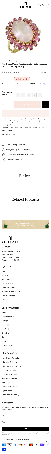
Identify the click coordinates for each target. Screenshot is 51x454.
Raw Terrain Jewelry (9, 378)
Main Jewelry (13, 61)
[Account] (39, 5)
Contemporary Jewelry (10, 395)
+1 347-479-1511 (13, 260)
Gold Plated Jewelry (9, 374)
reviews (16, 72)
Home (4, 61)
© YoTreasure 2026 (8, 439)
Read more (7, 130)
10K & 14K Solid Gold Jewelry (12, 366)
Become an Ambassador (11, 292)
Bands (4, 341)
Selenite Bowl (7, 345)
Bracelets (5, 333)
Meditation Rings (8, 317)
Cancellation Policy (9, 283)
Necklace (5, 325)
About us (5, 275)
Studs (4, 337)
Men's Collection (8, 383)
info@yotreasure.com (15, 257)
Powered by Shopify (22, 439)
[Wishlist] (43, 5)
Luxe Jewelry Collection (11, 358)
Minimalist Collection (9, 362)
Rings (4, 313)
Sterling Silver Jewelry (10, 370)
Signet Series (7, 391)
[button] (8, 5)
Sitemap (5, 300)
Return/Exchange (8, 296)
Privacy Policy (37, 433)
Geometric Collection (10, 387)
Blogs (4, 271)
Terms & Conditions (9, 288)
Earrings (5, 321)
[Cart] (47, 5)
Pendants (5, 329)
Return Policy (7, 279)
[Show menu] (3, 5)
